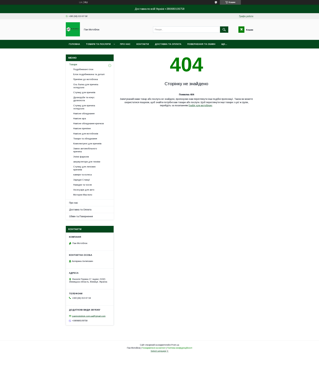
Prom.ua (175, 345)
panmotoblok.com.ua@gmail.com (89, 316)
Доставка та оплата (168, 44)
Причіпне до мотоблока (85, 79)
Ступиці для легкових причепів (84, 168)
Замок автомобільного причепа (85, 150)
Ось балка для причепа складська (85, 86)
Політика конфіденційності (179, 348)
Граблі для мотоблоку (200, 105)
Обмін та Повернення (81, 216)
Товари (73, 64)
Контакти (142, 44)
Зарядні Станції (81, 180)
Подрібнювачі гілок (83, 69)
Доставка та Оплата (80, 209)
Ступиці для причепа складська (84, 107)
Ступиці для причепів (84, 92)
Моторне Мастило (82, 194)
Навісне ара (79, 118)
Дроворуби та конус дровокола (84, 99)
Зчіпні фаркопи (81, 156)
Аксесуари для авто (83, 189)
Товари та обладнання (85, 138)
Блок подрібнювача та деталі (89, 74)
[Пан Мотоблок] (73, 35)
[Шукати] (224, 29)
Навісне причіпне (82, 128)
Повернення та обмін (201, 44)
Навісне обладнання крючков (88, 123)
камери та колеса (82, 174)
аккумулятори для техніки (86, 161)
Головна (74, 44)
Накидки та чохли (82, 185)
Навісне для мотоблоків (85, 133)
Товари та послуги (98, 44)
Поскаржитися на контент (153, 348)
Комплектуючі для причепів (87, 143)
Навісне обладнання (84, 113)
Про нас (125, 44)
